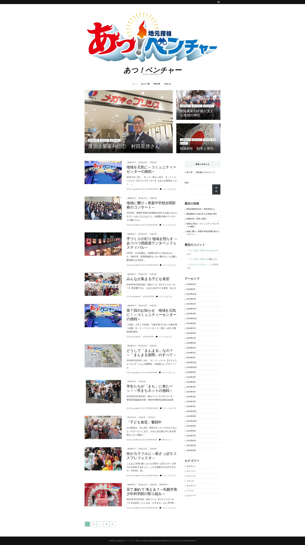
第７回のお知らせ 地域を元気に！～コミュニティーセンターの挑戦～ (152, 314)
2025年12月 (191, 294)
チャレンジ (94, 140)
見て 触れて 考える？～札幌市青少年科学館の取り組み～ (152, 491)
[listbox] (152, 121)
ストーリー (197, 106)
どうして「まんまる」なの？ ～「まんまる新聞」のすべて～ (152, 352)
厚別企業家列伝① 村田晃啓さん (124, 146)
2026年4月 (191, 284)
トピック (153, 162)
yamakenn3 (136, 189)
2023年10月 (191, 367)
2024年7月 (191, 328)
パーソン (104, 140)
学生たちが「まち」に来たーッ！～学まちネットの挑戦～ (150, 388)
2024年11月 (191, 313)
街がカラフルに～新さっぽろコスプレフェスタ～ (152, 455)
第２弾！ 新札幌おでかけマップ (200, 172)
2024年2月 (191, 353)
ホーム (134, 84)
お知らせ (167, 84)
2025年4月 (191, 299)
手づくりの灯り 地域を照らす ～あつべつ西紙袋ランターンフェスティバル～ (152, 243)
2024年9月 (191, 323)
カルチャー (185, 106)
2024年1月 (190, 357)
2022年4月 (191, 450)
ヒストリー (115, 140)
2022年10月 (191, 421)
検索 (186, 183)
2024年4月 (191, 343)
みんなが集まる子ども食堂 (148, 278)
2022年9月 (191, 426)
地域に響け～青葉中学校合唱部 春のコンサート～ (151, 205)
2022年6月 (191, 440)
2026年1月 (190, 289)
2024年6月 (191, 333)
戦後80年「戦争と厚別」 (198, 148)
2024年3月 (191, 348)
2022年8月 (191, 431)
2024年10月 (191, 318)
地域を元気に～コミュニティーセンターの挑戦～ (151, 169)
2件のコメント (167, 440)
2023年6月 (191, 382)
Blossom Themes (171, 541)
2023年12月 (191, 362)
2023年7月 (191, 377)
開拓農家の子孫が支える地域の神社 (197, 113)
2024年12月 (191, 309)
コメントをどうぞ (169, 189)
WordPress (192, 541)
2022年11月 (191, 416)
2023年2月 (191, 401)
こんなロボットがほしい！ (198, 264)
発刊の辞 (157, 84)
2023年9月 (191, 372)
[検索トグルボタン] (219, 2)
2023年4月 (191, 392)
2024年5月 (191, 338)
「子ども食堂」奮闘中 (144, 422)
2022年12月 (191, 411)
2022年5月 (191, 445)
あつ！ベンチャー (152, 69)
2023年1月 (190, 406)
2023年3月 (191, 396)
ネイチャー (164, 484)
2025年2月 (191, 304)
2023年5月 (191, 387)
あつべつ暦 (145, 84)
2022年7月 (191, 436)
